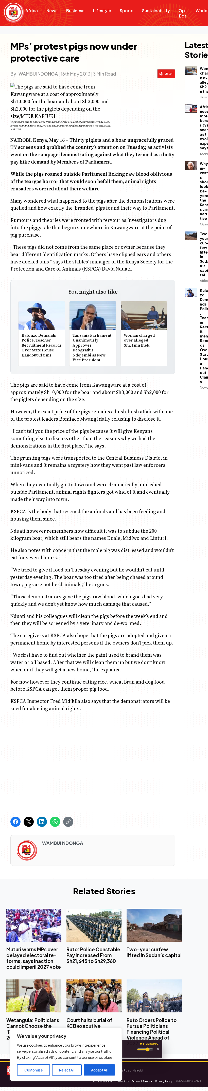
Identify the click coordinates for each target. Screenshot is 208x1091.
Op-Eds (183, 13)
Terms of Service (142, 1081)
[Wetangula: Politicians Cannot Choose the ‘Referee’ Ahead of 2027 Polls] (33, 995)
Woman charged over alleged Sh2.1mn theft (139, 340)
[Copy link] (68, 822)
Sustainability (156, 10)
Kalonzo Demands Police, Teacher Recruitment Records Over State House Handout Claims (42, 345)
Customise (33, 1070)
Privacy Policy (163, 1081)
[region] (66, 1054)
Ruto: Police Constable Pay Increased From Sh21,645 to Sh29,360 (93, 955)
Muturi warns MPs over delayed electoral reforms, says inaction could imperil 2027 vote (33, 958)
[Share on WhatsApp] (55, 822)
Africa (31, 10)
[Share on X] (29, 822)
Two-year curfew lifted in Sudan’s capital (154, 952)
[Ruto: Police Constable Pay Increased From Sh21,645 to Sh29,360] (94, 925)
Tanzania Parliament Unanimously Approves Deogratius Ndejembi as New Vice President (92, 348)
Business (75, 10)
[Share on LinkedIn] (42, 822)
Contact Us (122, 1081)
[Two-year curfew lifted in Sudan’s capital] (154, 925)
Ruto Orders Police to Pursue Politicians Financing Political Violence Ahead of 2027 (152, 1031)
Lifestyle (102, 10)
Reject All (66, 1070)
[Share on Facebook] (15, 822)
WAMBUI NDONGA (38, 74)
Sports (126, 10)
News (52, 10)
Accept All (99, 1070)
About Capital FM (101, 1081)
